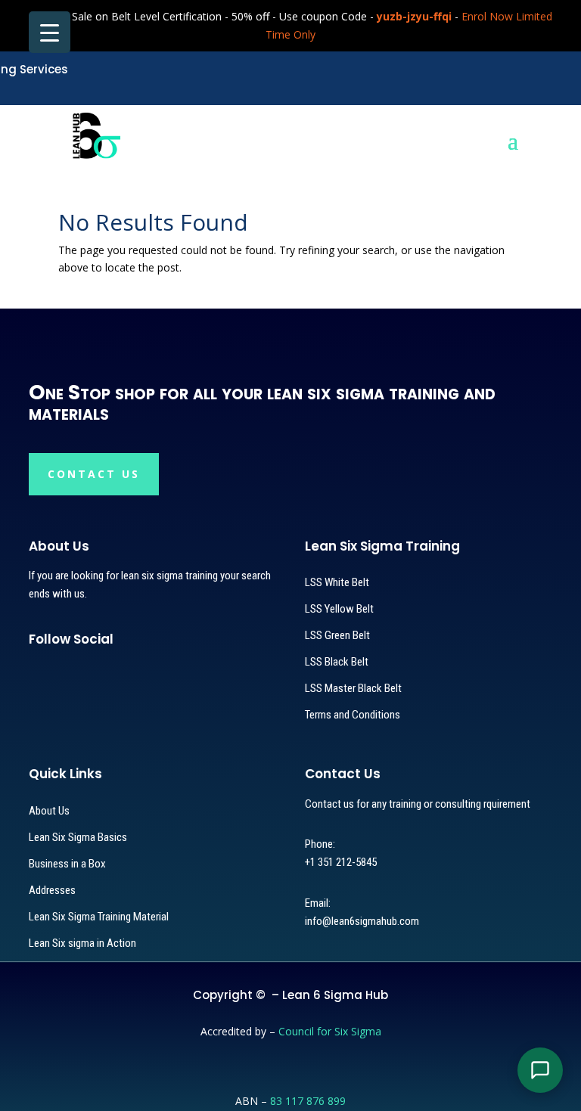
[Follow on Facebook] (60, 671)
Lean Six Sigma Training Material (99, 916)
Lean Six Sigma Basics (78, 837)
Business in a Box (67, 863)
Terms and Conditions (352, 715)
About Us (49, 811)
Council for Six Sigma (329, 1031)
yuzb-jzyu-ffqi (414, 16)
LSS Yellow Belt (339, 609)
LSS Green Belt (337, 635)
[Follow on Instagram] (86, 671)
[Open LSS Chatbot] (540, 1070)
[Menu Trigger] (49, 32)
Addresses (52, 890)
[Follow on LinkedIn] (112, 671)
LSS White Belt (337, 582)
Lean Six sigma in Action (82, 943)
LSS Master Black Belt (353, 688)
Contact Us (94, 474)
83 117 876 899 (308, 1101)
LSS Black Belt (336, 662)
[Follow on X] (35, 671)
